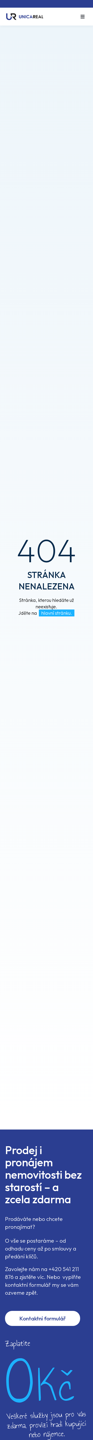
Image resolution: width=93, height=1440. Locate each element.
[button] (82, 16)
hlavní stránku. (56, 613)
